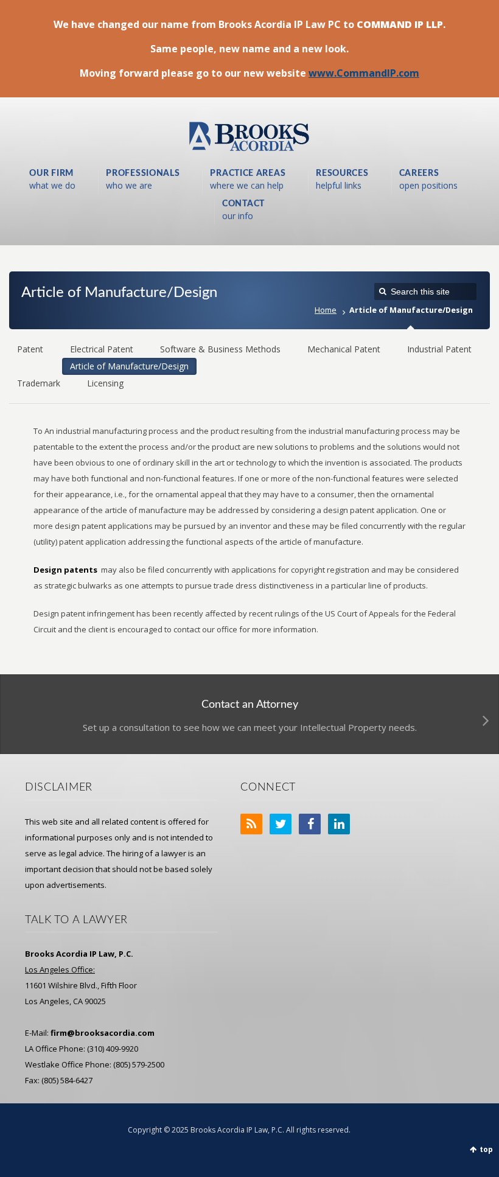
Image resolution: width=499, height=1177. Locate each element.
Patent (30, 349)
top (486, 1149)
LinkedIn (339, 824)
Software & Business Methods (220, 349)
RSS (251, 824)
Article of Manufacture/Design (129, 366)
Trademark (38, 383)
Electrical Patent (101, 349)
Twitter (280, 824)
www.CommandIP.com (364, 73)
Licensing (105, 383)
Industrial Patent (439, 349)
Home (326, 310)
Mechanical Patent (343, 349)
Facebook (310, 824)
